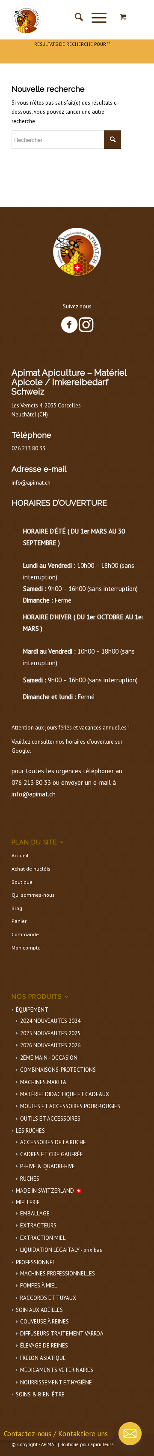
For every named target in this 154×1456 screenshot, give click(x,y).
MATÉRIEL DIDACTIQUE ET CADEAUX (64, 1094)
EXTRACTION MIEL (42, 1238)
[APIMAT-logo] (64, 17)
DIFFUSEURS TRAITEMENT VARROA (62, 1333)
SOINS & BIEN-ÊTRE (40, 1394)
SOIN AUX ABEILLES (39, 1310)
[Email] (130, 1433)
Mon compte (26, 947)
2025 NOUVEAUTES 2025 (50, 1033)
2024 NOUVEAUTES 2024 (50, 1021)
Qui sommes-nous (33, 895)
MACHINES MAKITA (43, 1082)
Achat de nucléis (31, 868)
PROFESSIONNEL (35, 1262)
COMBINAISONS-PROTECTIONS (58, 1069)
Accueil (20, 855)
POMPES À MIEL (38, 1285)
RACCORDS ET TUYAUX (48, 1298)
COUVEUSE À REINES (44, 1321)
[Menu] (95, 17)
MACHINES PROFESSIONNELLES (57, 1273)
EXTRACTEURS (38, 1225)
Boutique (22, 882)
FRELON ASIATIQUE (43, 1358)
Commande (25, 934)
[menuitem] (74, 17)
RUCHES (29, 1178)
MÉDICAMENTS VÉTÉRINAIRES (56, 1370)
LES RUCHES (30, 1130)
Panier (19, 921)
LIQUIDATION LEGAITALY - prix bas (61, 1250)
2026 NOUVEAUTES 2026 (50, 1045)
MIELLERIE (28, 1202)
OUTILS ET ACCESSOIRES (50, 1118)
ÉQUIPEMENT (32, 1009)
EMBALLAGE (35, 1213)
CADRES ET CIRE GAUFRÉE (51, 1154)
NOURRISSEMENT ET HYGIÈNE (56, 1382)
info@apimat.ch (31, 482)
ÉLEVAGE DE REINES (44, 1345)
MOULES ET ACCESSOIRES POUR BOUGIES (70, 1106)
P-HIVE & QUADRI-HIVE (47, 1166)
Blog (17, 908)
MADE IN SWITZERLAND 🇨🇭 (49, 1190)
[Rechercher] (74, 17)
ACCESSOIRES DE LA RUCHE (53, 1142)
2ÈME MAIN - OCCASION (48, 1057)
